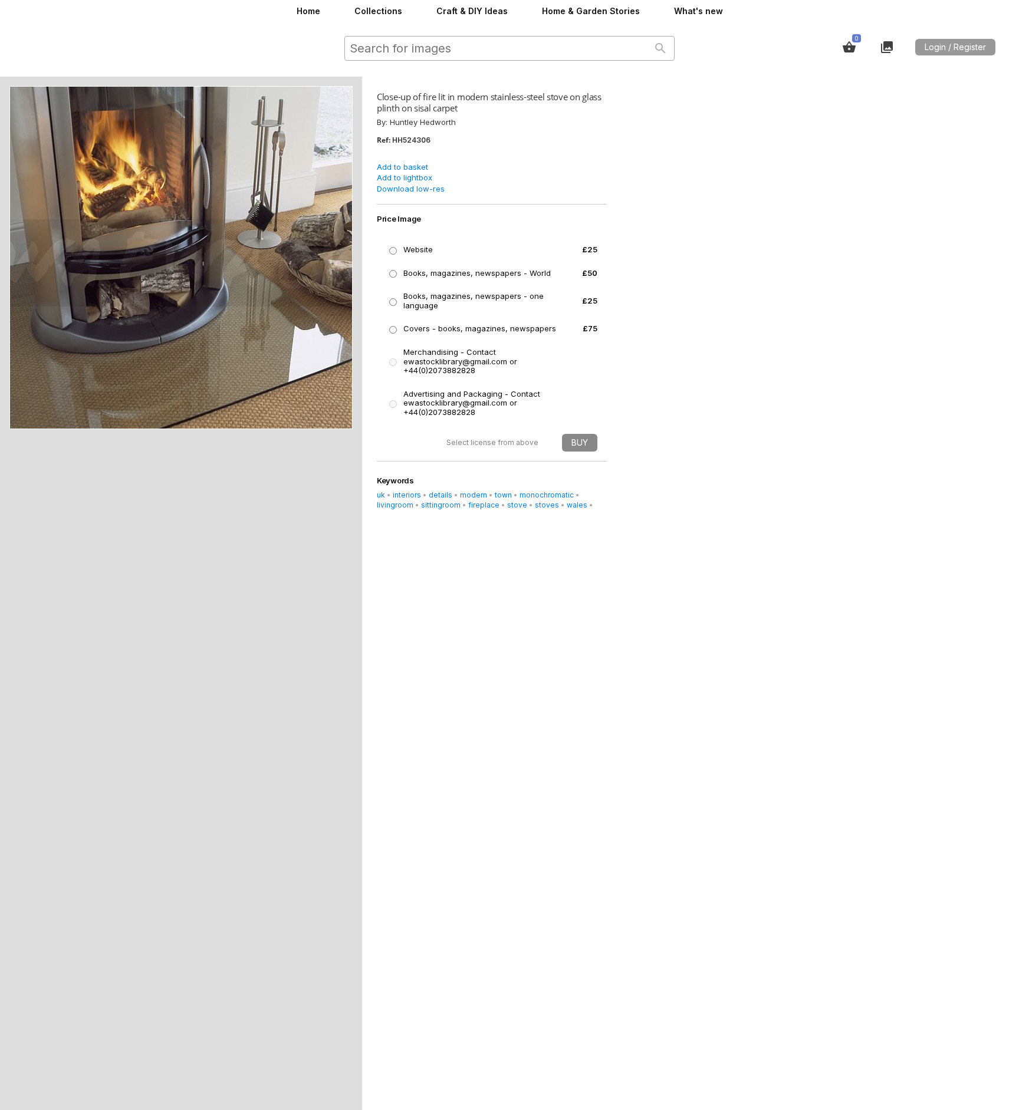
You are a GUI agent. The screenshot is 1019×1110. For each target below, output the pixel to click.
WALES (577, 504)
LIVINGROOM (395, 504)
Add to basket (402, 167)
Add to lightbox (404, 177)
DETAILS (440, 494)
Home (308, 11)
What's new (698, 11)
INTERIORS (407, 494)
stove (517, 504)
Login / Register (955, 47)
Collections (378, 11)
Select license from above (492, 442)
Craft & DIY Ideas (472, 11)
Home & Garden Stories (591, 11)
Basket (849, 47)
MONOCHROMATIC (547, 494)
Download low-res (411, 188)
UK (381, 494)
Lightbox (886, 47)
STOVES (547, 504)
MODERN (473, 494)
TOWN (503, 494)
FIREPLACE (483, 504)
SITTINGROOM (441, 504)
